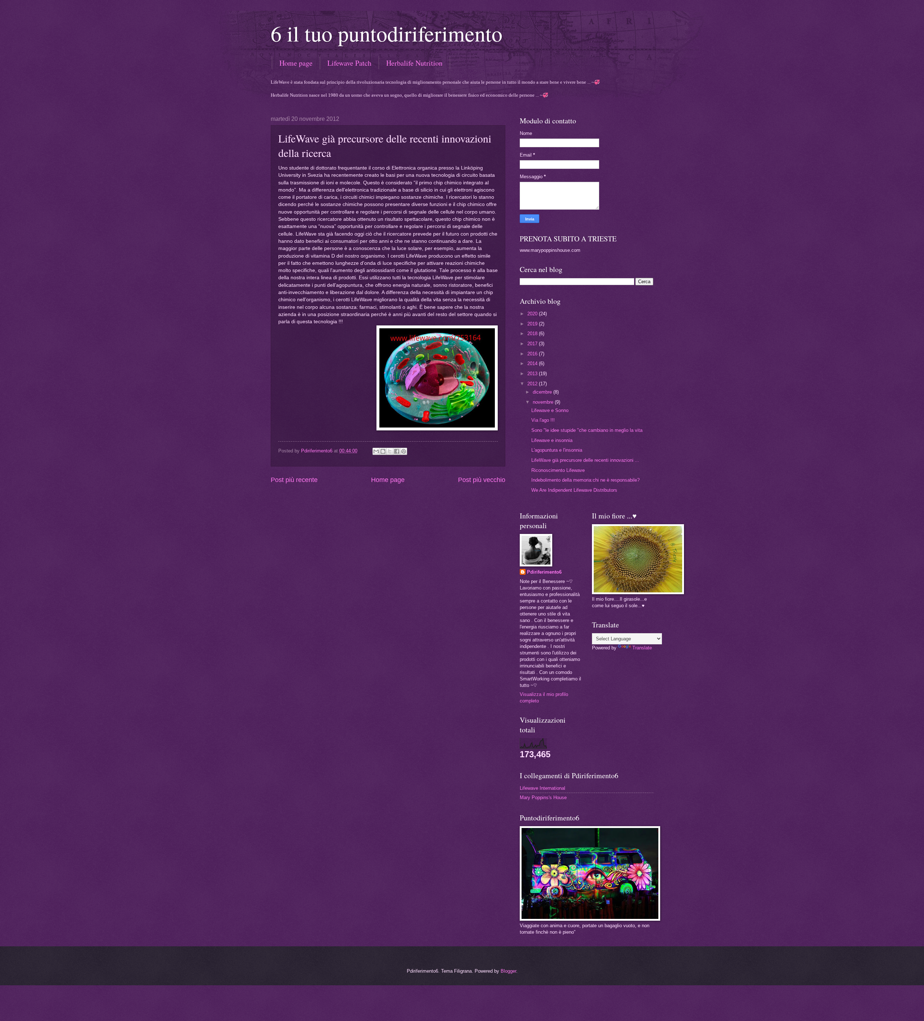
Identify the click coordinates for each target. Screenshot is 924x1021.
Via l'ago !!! (543, 420)
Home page (296, 63)
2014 (533, 363)
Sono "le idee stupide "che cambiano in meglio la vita (586, 430)
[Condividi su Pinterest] (403, 451)
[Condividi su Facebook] (396, 451)
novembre (544, 402)
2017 (533, 343)
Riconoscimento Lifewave (558, 470)
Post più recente (294, 479)
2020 (533, 313)
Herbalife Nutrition (414, 63)
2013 (533, 373)
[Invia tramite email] (376, 451)
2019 (533, 324)
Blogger (508, 971)
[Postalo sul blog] (383, 451)
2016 (533, 353)
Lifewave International (542, 788)
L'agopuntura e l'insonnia (556, 450)
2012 (533, 383)
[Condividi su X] (389, 451)
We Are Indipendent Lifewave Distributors (574, 490)
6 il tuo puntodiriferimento (386, 33)
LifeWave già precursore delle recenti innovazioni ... (585, 460)
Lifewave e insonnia (551, 440)
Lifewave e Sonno (549, 410)
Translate (642, 647)
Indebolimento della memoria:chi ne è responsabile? (585, 480)
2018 (533, 333)
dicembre (543, 392)
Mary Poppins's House (543, 797)
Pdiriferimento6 (544, 572)
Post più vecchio (481, 479)
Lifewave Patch (349, 63)
